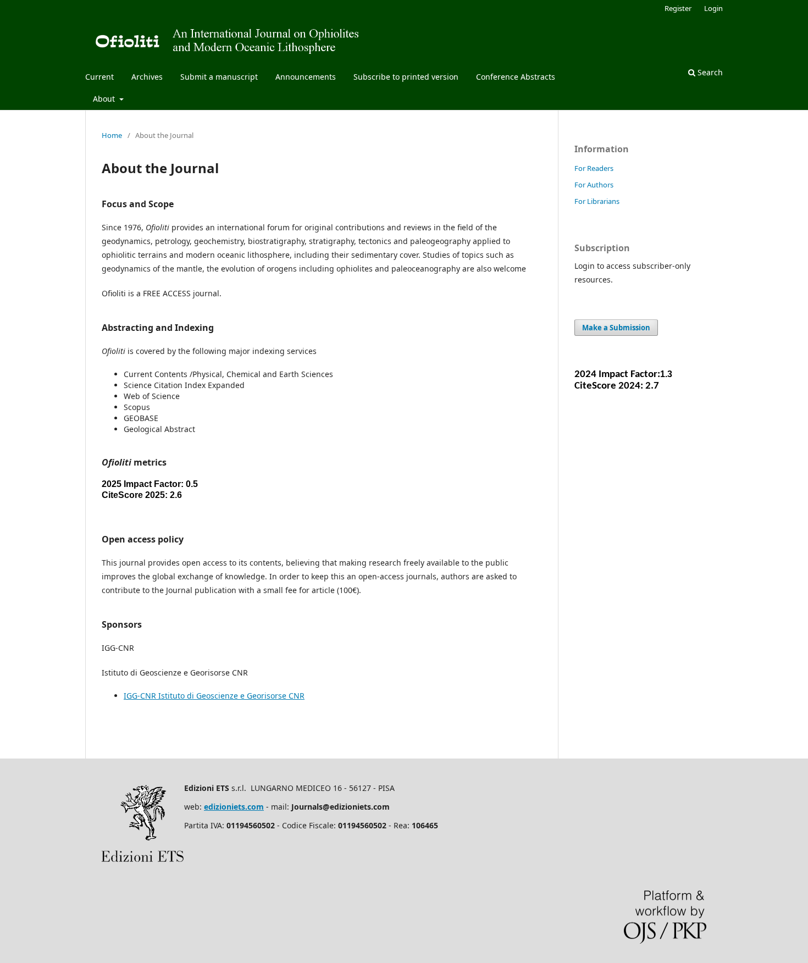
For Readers (593, 168)
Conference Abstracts (515, 76)
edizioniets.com (234, 806)
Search (709, 72)
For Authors (593, 185)
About (105, 98)
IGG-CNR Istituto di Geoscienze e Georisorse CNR (214, 695)
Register (678, 8)
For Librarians (596, 201)
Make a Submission (616, 328)
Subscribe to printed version (405, 76)
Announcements (305, 76)
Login (713, 8)
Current (99, 76)
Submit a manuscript (219, 76)
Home (112, 135)
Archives (147, 76)
